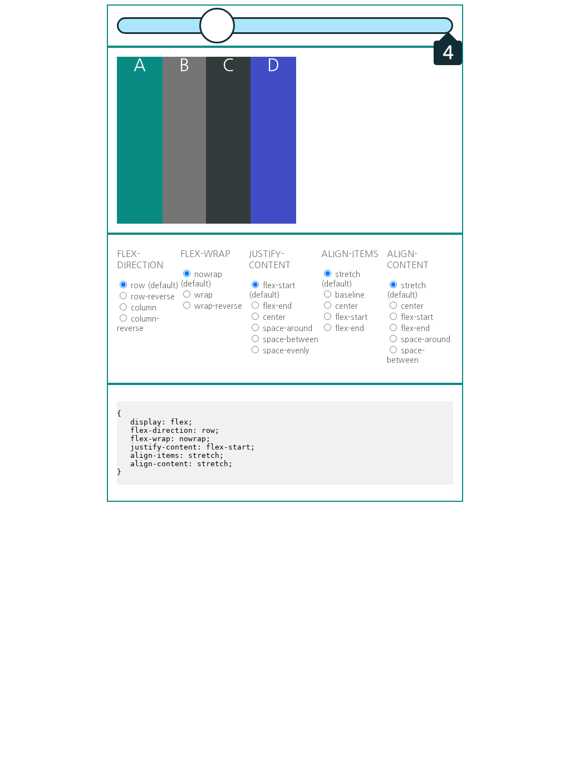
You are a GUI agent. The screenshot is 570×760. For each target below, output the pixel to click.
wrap (202, 295)
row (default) (153, 285)
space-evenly (285, 350)
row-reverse (152, 296)
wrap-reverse (217, 306)
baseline (349, 295)
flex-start (350, 317)
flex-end (276, 306)
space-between (289, 339)
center (273, 317)
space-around (286, 328)
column (142, 308)
